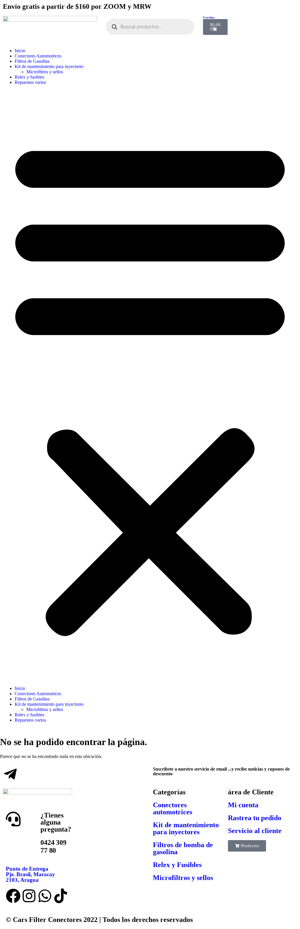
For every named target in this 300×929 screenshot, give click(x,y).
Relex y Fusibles (177, 865)
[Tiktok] (60, 896)
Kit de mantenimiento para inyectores (49, 66)
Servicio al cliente (255, 831)
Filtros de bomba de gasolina (183, 848)
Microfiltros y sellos (44, 71)
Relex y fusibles (29, 77)
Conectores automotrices (172, 808)
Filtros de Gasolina (32, 61)
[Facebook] (13, 896)
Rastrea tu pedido (254, 818)
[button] (150, 385)
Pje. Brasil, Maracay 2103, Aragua (30, 874)
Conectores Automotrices (38, 55)
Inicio (20, 50)
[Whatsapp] (45, 896)
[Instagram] (29, 896)
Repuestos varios (30, 82)
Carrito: (209, 17)
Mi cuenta (243, 805)
